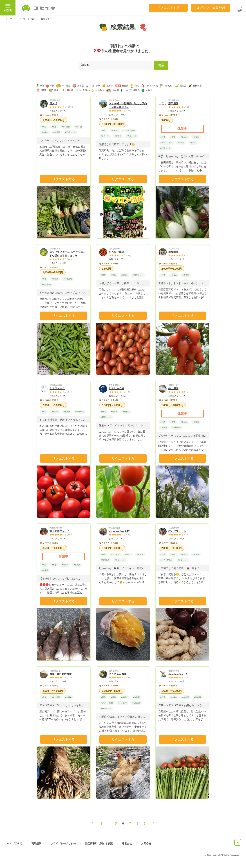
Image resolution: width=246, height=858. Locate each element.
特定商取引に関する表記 (99, 843)
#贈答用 (118, 136)
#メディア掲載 (129, 130)
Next (84, 211)
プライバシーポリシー (63, 843)
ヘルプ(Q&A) (14, 843)
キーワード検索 (26, 19)
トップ (8, 19)
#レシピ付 (105, 136)
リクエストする (63, 179)
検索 (161, 65)
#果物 (54, 127)
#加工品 (78, 127)
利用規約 (36, 843)
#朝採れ (45, 132)
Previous (43, 211)
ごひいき (38, 7)
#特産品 (181, 143)
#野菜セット (70, 132)
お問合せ (146, 843)
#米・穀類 (66, 127)
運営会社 (127, 843)
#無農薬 (56, 132)
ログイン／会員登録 (210, 8)
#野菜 (44, 127)
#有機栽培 (68, 279)
